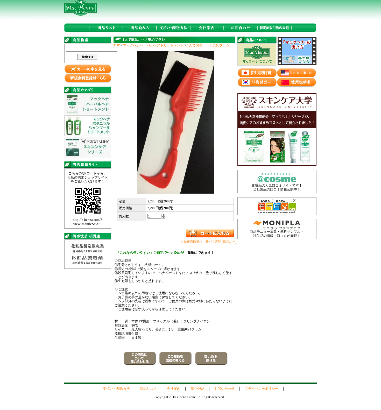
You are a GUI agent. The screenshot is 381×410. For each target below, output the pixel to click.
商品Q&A (197, 389)
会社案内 (173, 389)
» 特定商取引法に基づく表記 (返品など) (208, 242)
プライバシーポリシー (261, 389)
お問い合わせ (224, 389)
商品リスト (148, 389)
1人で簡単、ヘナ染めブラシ (208, 45)
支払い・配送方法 (116, 389)
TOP (117, 45)
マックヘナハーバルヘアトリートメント (153, 45)
